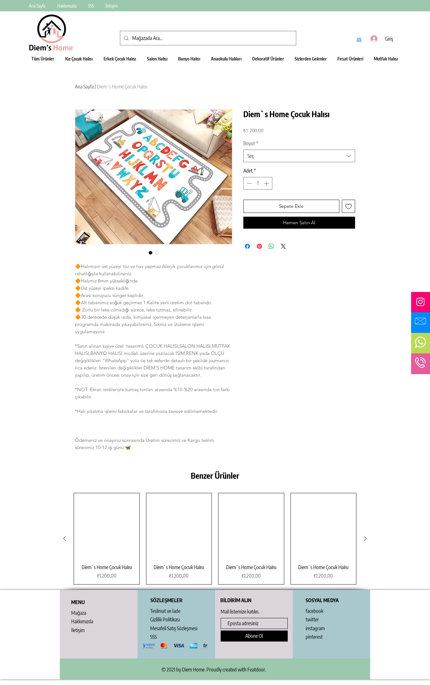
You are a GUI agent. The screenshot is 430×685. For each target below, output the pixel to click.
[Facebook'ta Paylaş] (247, 246)
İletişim (78, 630)
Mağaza (78, 613)
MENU (78, 602)
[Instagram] (420, 302)
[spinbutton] (258, 183)
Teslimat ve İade (165, 611)
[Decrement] (248, 183)
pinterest (314, 637)
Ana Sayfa (84, 86)
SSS (153, 637)
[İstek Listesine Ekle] (348, 206)
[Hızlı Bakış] (106, 526)
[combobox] (299, 156)
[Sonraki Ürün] (365, 538)
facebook (314, 611)
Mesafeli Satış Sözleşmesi (173, 628)
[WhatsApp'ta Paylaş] (271, 246)
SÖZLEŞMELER (166, 600)
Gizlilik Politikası (165, 619)
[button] (359, 39)
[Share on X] (283, 246)
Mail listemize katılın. (240, 611)
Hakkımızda (82, 621)
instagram (315, 628)
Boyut (250, 143)
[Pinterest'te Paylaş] (259, 246)
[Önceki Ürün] (64, 538)
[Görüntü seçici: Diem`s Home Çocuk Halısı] (150, 252)
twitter (312, 619)
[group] (215, 539)
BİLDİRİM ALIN (236, 600)
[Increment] (267, 183)
